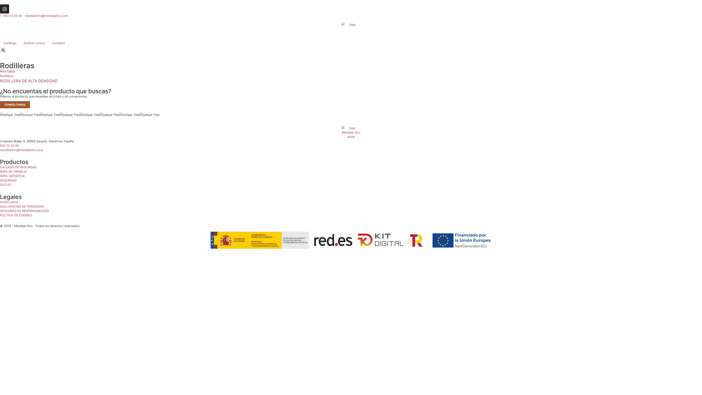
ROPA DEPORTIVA (12, 176)
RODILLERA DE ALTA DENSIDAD (29, 81)
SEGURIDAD (8, 180)
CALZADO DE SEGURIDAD (18, 167)
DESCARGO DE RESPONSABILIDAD (24, 211)
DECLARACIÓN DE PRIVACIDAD (22, 206)
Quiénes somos (34, 43)
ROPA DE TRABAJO (13, 171)
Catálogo (10, 43)
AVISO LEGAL (9, 202)
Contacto (58, 43)
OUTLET (6, 185)
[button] (3, 50)
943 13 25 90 (9, 145)
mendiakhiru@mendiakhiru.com (21, 150)
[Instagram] (4, 9)
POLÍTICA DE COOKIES (16, 215)
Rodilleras (7, 76)
